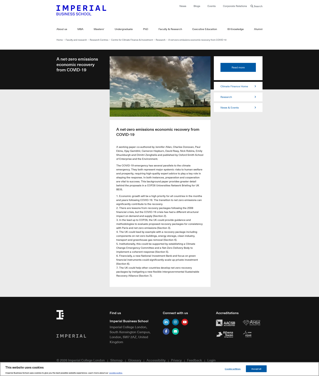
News (182, 6)
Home (59, 39)
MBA (80, 29)
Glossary (134, 360)
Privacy (176, 360)
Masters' (99, 29)
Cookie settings (233, 368)
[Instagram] (175, 322)
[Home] (106, 10)
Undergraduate (124, 29)
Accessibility (156, 360)
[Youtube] (184, 322)
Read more (238, 67)
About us (61, 29)
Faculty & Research (170, 29)
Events (212, 6)
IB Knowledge (235, 29)
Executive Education (204, 29)
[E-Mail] (175, 331)
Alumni (258, 29)
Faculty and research (76, 39)
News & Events (229, 107)
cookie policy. (115, 372)
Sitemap (116, 360)
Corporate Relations (235, 6)
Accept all (256, 368)
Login (211, 360)
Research (161, 39)
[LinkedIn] (166, 322)
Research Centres (99, 39)
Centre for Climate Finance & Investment (132, 39)
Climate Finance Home (234, 86)
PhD (145, 29)
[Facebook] (166, 331)
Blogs (197, 6)
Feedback (194, 360)
